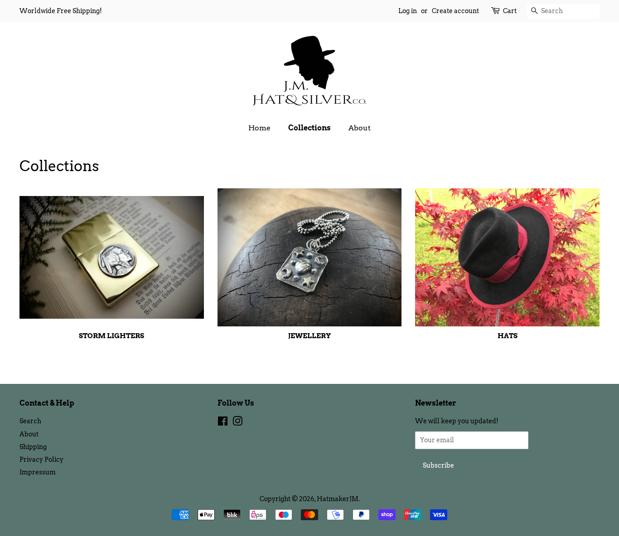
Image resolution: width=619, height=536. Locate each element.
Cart (510, 10)
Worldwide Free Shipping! (60, 10)
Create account (455, 10)
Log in (407, 10)
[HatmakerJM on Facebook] (223, 423)
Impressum (37, 472)
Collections (309, 128)
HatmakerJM (337, 499)
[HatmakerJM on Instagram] (237, 423)
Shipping (33, 447)
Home (259, 128)
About (359, 128)
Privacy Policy (41, 459)
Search (30, 421)
